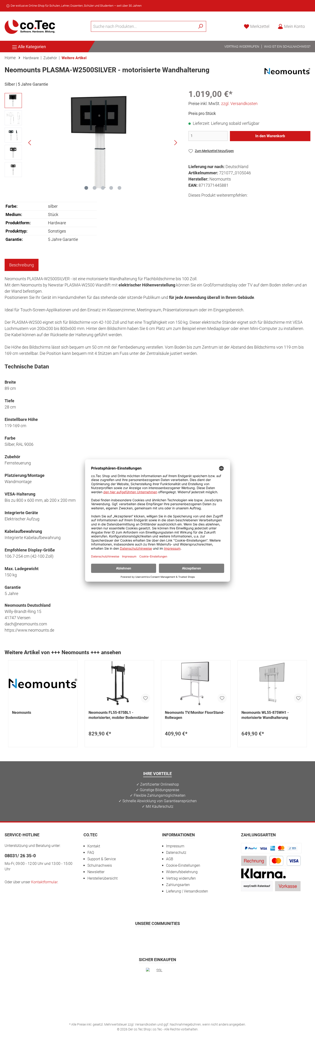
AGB (169, 859)
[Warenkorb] (311, 25)
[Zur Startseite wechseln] (30, 26)
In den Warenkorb (270, 136)
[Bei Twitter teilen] (203, 203)
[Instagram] (146, 937)
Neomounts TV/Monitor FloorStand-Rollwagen (194, 715)
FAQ (90, 852)
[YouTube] (169, 937)
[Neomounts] (287, 70)
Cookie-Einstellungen (183, 865)
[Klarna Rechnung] (263, 873)
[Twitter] (157, 937)
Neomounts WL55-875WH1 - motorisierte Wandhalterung (265, 715)
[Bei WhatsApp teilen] (224, 203)
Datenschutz (176, 852)
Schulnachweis (99, 865)
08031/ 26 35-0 (20, 855)
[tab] (22, 265)
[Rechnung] (254, 860)
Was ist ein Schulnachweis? (287, 46)
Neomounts (21, 712)
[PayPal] (271, 848)
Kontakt (93, 846)
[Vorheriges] (30, 142)
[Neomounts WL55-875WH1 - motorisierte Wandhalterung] (272, 683)
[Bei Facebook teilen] (192, 203)
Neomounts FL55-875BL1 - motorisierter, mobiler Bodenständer (119, 715)
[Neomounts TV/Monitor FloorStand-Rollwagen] (195, 683)
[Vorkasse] (288, 886)
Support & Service (101, 859)
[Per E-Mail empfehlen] (234, 203)
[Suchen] (200, 26)
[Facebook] (135, 937)
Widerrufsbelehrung (182, 872)
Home (10, 57)
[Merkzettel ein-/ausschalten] (145, 698)
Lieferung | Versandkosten (187, 891)
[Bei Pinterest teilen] (213, 203)
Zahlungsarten (178, 885)
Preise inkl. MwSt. (223, 103)
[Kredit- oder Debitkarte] (285, 860)
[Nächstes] (175, 142)
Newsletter (95, 872)
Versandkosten (146, 1024)
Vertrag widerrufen (241, 46)
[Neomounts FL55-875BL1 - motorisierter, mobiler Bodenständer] (119, 683)
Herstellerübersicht (102, 878)
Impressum (175, 846)
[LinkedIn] (180, 937)
